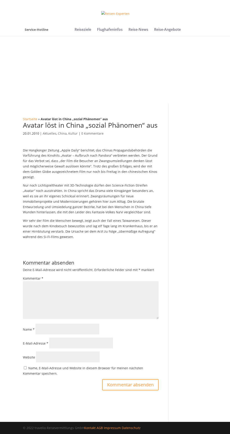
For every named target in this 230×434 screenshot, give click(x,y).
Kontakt (90, 428)
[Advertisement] (115, 69)
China (62, 133)
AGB (100, 428)
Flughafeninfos (110, 30)
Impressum (112, 428)
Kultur (73, 133)
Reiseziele (83, 30)
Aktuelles (49, 133)
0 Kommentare (92, 133)
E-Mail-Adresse (35, 343)
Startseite (30, 119)
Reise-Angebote (167, 30)
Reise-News (138, 30)
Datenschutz (131, 428)
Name (29, 329)
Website (29, 357)
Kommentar (33, 278)
